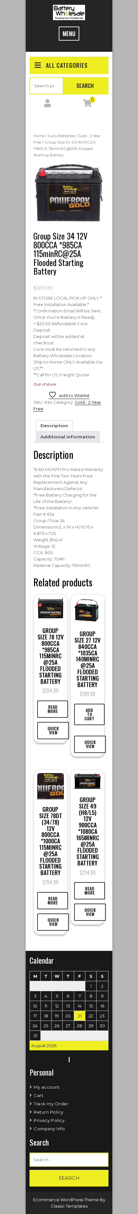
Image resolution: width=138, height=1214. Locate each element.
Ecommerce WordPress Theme (66, 1199)
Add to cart (89, 714)
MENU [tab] (69, 33)
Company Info (49, 1128)
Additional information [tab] (67, 436)
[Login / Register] (47, 104)
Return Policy (49, 1112)
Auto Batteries (61, 135)
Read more (52, 709)
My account (47, 1087)
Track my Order (51, 1103)
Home (39, 135)
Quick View (53, 730)
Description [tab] (54, 425)
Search (85, 86)
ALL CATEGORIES (67, 65)
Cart (38, 1095)
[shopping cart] (87, 104)
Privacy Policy (49, 1120)
